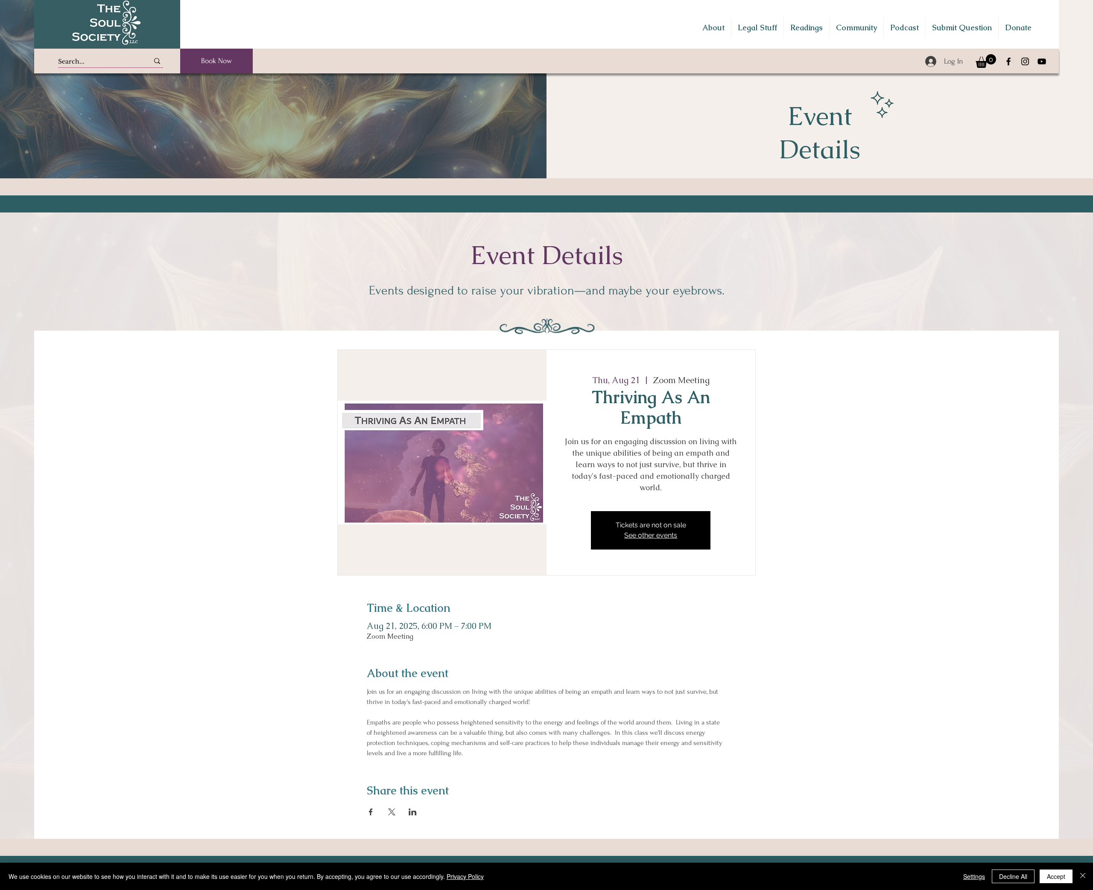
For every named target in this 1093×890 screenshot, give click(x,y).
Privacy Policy (465, 876)
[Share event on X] (392, 812)
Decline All (1013, 876)
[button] (713, 27)
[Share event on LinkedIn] (413, 812)
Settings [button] (974, 876)
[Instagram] (1025, 61)
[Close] (1083, 876)
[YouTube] (1042, 61)
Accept (1056, 876)
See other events (650, 535)
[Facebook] (1008, 61)
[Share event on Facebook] (371, 812)
